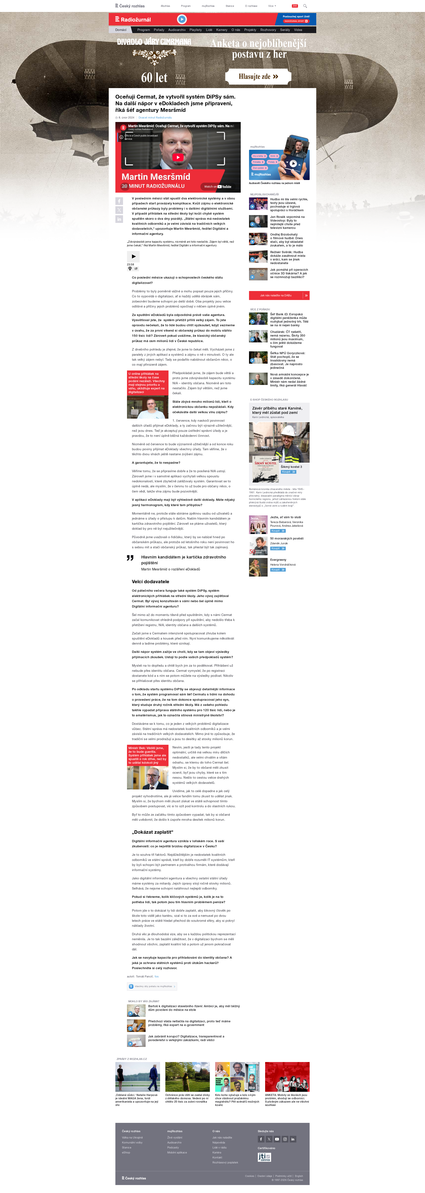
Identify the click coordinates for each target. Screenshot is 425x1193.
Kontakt (217, 1157)
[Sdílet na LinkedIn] (119, 219)
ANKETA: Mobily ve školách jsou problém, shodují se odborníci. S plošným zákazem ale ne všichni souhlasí (287, 1100)
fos (157, 976)
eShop (126, 1152)
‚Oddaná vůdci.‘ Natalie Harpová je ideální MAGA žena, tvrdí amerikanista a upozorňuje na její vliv (136, 1100)
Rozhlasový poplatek (225, 1162)
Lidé (209, 30)
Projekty (250, 30)
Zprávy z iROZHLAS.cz (132, 1059)
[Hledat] (305, 6)
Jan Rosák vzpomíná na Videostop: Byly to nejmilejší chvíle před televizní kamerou (287, 222)
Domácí (121, 30)
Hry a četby (258, 156)
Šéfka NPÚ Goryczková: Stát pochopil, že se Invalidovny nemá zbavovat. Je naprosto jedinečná (287, 360)
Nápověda (218, 1142)
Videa (298, 30)
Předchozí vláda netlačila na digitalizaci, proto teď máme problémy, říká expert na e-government (189, 1023)
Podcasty (173, 1147)
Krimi (273, 156)
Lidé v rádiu (219, 1147)
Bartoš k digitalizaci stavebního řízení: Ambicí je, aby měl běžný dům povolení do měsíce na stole (194, 1008)
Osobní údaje (264, 1176)
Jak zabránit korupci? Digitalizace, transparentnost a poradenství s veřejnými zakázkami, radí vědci (186, 1038)
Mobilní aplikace (177, 1152)
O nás (236, 30)
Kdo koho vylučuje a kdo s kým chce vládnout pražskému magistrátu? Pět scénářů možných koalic (237, 1100)
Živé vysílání (258, 168)
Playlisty (196, 30)
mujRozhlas (208, 6)
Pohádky (257, 162)
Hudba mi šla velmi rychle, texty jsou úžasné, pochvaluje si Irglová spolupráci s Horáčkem (289, 204)
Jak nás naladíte (222, 1137)
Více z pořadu (260, 309)
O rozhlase (251, 6)
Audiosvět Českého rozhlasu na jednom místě (274, 183)
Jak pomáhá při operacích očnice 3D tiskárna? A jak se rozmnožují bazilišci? (289, 273)
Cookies (249, 1176)
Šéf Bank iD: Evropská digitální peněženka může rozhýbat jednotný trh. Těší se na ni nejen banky (289, 319)
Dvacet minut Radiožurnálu (155, 117)
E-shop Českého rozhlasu (269, 399)
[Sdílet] (136, 268)
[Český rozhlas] (130, 6)
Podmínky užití (283, 1176)
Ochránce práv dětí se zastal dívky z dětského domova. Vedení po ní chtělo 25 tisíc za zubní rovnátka (187, 1098)
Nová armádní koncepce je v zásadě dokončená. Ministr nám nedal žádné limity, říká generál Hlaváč (289, 380)
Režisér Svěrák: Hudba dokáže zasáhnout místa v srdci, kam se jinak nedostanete (287, 257)
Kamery (222, 30)
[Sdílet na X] (119, 210)
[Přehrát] (133, 256)
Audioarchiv (177, 30)
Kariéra (216, 1152)
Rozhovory (268, 30)
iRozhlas (165, 6)
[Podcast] (130, 268)
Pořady (159, 30)
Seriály (285, 30)
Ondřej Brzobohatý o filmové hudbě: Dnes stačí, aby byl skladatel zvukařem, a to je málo (286, 240)
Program (186, 6)
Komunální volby (132, 1142)
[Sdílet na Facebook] (119, 201)
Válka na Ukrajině (132, 1137)
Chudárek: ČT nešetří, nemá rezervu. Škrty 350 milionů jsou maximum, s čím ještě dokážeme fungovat (287, 339)
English (299, 1176)
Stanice (230, 6)
